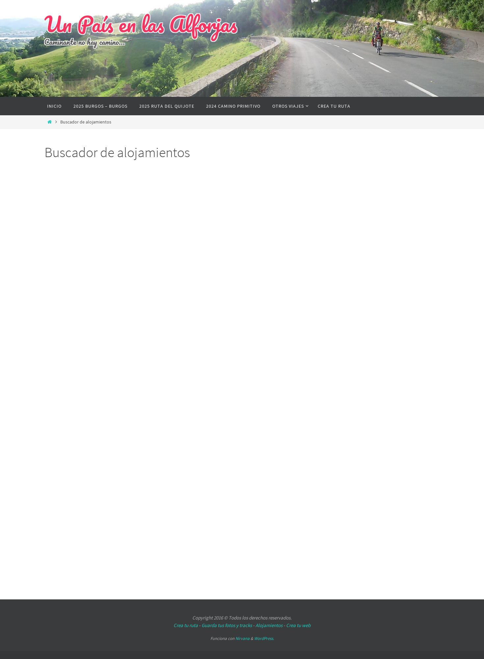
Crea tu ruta (186, 625)
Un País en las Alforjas (140, 24)
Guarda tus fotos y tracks (227, 625)
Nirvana (242, 638)
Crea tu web (298, 625)
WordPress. (264, 638)
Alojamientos (268, 625)
